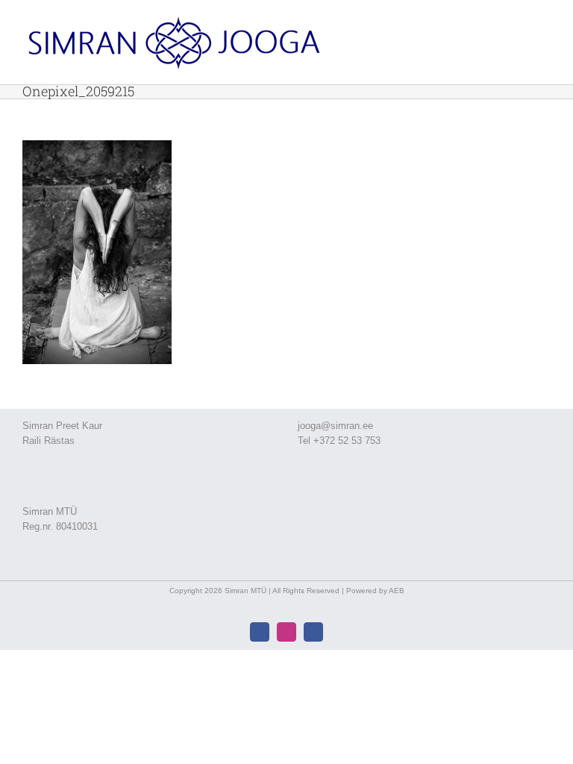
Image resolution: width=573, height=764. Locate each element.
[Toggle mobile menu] (545, 26)
